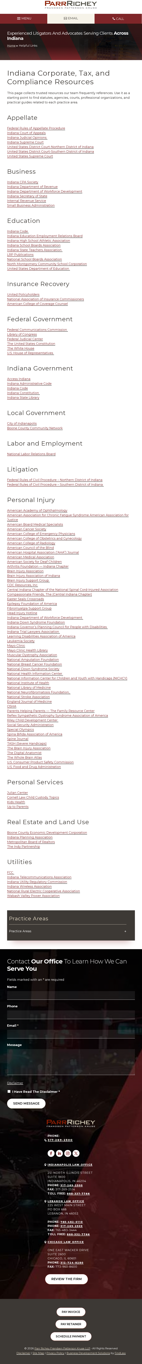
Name (12, 987)
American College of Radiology (31, 543)
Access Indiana (18, 379)
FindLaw (120, 1353)
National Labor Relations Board (31, 454)
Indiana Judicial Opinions (27, 137)
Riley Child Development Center (32, 720)
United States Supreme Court (30, 156)
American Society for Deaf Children (34, 562)
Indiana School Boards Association (34, 245)
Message (14, 1045)
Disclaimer (15, 1083)
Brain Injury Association (25, 571)
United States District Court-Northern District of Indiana (50, 147)
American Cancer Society (26, 529)
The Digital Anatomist (24, 753)
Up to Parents (18, 807)
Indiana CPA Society (22, 182)
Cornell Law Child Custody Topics (33, 797)
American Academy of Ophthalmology (37, 510)
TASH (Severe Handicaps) (27, 743)
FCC (10, 872)
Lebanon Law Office (66, 1201)
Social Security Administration (30, 725)
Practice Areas (20, 931)
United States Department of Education (38, 269)
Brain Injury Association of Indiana (33, 576)
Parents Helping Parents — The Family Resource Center (51, 711)
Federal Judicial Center (25, 339)
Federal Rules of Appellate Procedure (36, 128)
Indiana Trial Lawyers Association (33, 632)
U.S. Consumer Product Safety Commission (40, 762)
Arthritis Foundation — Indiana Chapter (38, 566)
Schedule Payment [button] (71, 1336)
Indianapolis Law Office (70, 1164)
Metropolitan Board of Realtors (31, 842)
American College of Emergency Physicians (41, 534)
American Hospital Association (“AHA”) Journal (43, 552)
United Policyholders (23, 294)
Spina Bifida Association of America (34, 734)
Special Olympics (20, 729)
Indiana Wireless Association (29, 886)
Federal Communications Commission (37, 330)
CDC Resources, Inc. (22, 585)
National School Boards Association (34, 259)
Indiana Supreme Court (25, 142)
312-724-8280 (71, 1262)
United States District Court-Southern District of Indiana (50, 151)
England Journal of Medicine (29, 701)
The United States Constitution (31, 344)
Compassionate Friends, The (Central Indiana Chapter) (49, 594)
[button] (23, 18)
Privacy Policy (55, 1353)
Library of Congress (22, 334)
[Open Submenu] (125, 931)
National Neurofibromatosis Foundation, (38, 692)
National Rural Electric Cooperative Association (43, 891)
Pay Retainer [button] (71, 1324)
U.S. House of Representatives (30, 353)
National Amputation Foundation (33, 660)
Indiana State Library (23, 397)
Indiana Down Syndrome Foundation (36, 622)
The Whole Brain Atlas (24, 757)
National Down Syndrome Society (33, 669)
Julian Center (17, 793)
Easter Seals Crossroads (25, 599)
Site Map (38, 1353)
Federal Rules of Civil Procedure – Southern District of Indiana (55, 484)
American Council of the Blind (30, 548)
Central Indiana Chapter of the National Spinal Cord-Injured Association (62, 590)
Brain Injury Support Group (28, 580)
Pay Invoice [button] (71, 1312)
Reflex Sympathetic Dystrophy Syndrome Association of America (57, 715)
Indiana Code (18, 231)
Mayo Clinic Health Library (27, 650)
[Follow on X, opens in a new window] (76, 1153)
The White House (20, 348)
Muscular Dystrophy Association (32, 655)
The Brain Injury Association (29, 748)
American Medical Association (30, 557)
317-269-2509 (71, 1226)
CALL (120, 19)
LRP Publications (20, 255)
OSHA (11, 706)
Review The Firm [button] (66, 1279)
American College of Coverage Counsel (37, 304)
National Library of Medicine (29, 688)
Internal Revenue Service (26, 201)
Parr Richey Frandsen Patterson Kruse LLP (62, 1348)
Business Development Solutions (88, 1353)
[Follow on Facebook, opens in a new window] (51, 1153)
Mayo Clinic (16, 646)
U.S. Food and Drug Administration (34, 767)
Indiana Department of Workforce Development (44, 191)
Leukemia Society (21, 641)
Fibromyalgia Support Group (29, 608)
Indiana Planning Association (30, 837)
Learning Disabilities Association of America (41, 636)
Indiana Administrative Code (29, 383)
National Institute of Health (28, 683)
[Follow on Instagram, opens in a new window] (67, 1153)
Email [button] (73, 18)
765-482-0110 (71, 1221)
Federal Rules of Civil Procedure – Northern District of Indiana (55, 480)
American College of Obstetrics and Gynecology (44, 538)
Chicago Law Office (66, 1241)
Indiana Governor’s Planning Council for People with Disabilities (57, 627)
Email (13, 1026)
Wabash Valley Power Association (33, 896)
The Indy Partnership (23, 847)
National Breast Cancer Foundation (34, 664)
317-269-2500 (60, 1140)
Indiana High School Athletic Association (38, 241)
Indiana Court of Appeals (26, 133)
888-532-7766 (78, 1234)
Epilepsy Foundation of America (32, 604)
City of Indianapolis (22, 423)
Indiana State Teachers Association (35, 250)
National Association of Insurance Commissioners (45, 299)
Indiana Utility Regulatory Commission (37, 882)
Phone (12, 1006)
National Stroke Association (28, 697)
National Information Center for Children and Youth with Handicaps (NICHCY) (67, 678)
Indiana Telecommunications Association (39, 877)
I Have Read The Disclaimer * (36, 1092)
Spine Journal (17, 739)
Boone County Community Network (35, 428)
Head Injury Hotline (22, 613)
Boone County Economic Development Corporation (47, 833)
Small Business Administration (31, 205)
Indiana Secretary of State (27, 196)
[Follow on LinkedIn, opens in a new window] (59, 1153)
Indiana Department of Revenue (32, 187)
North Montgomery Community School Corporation (47, 264)
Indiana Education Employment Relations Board (45, 236)
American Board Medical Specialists (35, 524)
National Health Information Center (35, 674)
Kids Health (16, 802)
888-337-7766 (78, 1193)
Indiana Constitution (23, 393)
